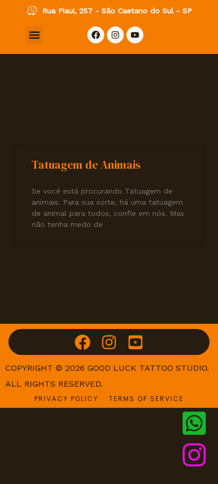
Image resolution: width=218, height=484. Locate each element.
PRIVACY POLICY (66, 398)
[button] (34, 35)
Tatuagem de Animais (86, 164)
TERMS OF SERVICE (146, 398)
